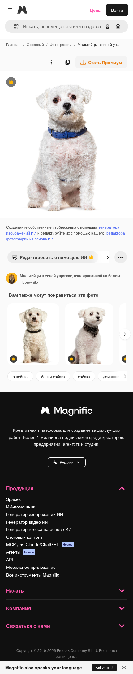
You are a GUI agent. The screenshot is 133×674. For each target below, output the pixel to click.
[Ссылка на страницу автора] (11, 279)
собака (84, 376)
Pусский (67, 462)
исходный (41, 83)
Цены (96, 10)
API (9, 559)
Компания (18, 608)
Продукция (19, 488)
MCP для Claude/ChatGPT (39, 544)
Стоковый (35, 44)
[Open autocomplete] (13, 26)
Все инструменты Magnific (32, 575)
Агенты (20, 552)
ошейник (20, 376)
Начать (15, 590)
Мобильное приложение (31, 567)
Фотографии (61, 44)
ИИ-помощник (20, 506)
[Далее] (107, 257)
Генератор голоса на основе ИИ (38, 529)
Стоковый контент (24, 537)
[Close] (124, 667)
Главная (13, 44)
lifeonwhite (29, 282)
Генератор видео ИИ (27, 522)
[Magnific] (66, 412)
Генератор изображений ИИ (34, 514)
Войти (117, 10)
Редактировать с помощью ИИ (49, 258)
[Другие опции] (51, 62)
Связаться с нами (28, 625)
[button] (67, 462)
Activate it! (104, 667)
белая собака (53, 376)
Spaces (13, 499)
